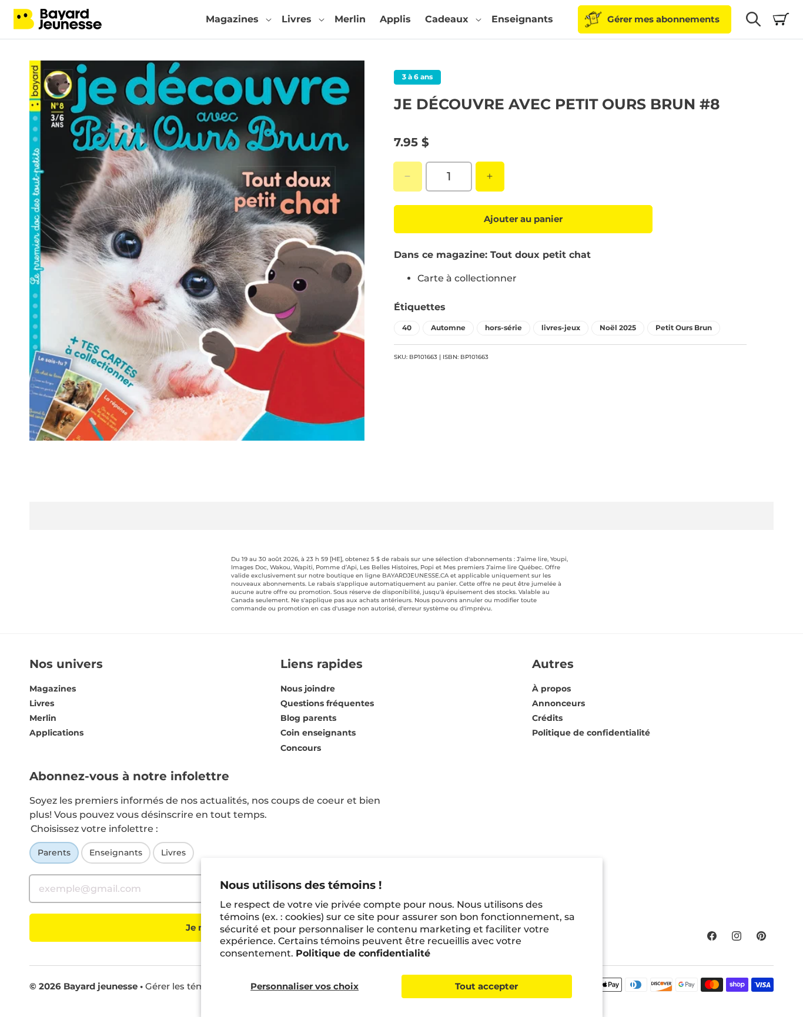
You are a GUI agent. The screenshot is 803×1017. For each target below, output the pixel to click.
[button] (237, 19)
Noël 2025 (618, 327)
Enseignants (115, 852)
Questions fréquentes (327, 703)
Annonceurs (558, 703)
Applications (56, 733)
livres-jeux (560, 327)
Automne (448, 327)
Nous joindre (307, 688)
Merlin (42, 718)
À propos (551, 688)
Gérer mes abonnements (663, 19)
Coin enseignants (318, 733)
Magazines (52, 688)
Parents (54, 852)
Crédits (547, 718)
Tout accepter (486, 986)
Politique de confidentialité (363, 953)
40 (406, 327)
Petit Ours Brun (683, 327)
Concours (300, 748)
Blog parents (308, 718)
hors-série (503, 327)
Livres (41, 703)
